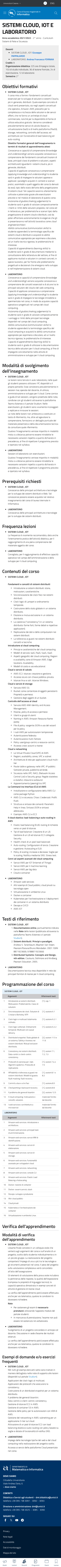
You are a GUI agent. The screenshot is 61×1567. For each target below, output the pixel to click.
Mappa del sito (9, 1552)
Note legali (7, 1536)
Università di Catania (10, 3)
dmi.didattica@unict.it (47, 1497)
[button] (20, 3)
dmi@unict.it (38, 1506)
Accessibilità (8, 1542)
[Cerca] (56, 13)
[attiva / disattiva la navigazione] (5, 12)
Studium (17, 938)
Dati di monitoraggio (12, 1547)
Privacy (6, 1531)
